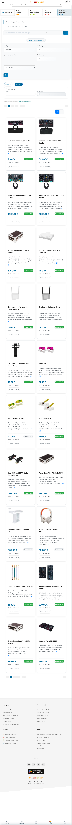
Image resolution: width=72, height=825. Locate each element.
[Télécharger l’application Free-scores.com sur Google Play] (36, 771)
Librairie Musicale (10, 737)
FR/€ (69, 1)
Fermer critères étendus (35, 40)
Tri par (7, 91)
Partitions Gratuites (10, 734)
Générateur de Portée (43, 743)
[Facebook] (29, 764)
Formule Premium (42, 718)
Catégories (42, 46)
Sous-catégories (11, 55)
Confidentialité (7, 721)
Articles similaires (14, 166)
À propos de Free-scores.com (11, 710)
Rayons (8, 46)
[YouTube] (33, 764)
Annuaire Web (41, 740)
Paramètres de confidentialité (11, 724)
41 (12, 106)
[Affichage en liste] (61, 112)
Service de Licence (42, 715)
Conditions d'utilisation (9, 718)
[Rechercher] (61, 4)
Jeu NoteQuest (41, 746)
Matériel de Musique (11, 743)
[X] (38, 764)
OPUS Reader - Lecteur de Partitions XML (49, 734)
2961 (22, 106)
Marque (41, 55)
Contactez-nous (7, 712)
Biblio (36, 823)
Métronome (40, 748)
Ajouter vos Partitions (43, 712)
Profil (65, 823)
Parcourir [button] (21, 823)
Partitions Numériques (11, 740)
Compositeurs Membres (44, 710)
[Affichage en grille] (57, 112)
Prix (5, 64)
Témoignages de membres (10, 715)
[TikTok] (43, 764)
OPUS (50, 823)
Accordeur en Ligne (43, 737)
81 (16, 106)
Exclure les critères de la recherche (17, 26)
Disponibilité (40, 91)
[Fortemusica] (29, 782)
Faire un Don (41, 721)
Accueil (7, 823)
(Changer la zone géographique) (24, 101)
